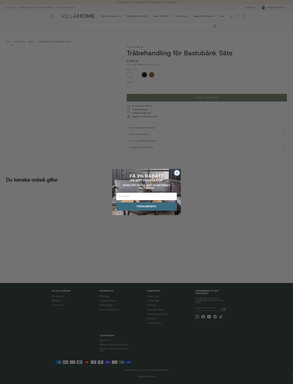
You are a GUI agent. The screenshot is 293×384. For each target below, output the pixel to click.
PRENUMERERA (146, 206)
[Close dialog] (177, 173)
